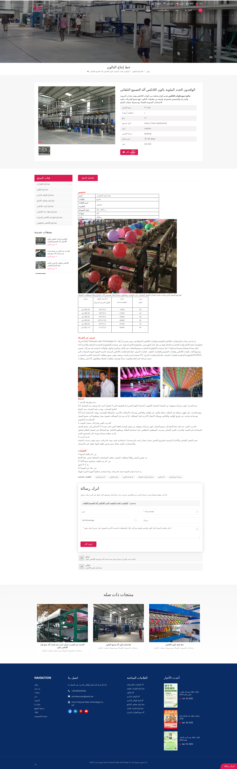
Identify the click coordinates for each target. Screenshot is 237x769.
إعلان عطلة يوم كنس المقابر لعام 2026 (189, 739)
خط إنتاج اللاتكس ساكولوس (47, 223)
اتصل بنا (188, 10)
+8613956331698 (78, 691)
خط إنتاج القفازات (43, 184)
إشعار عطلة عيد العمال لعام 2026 (189, 717)
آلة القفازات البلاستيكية (135, 684)
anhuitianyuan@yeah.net (82, 696)
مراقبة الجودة (163, 10)
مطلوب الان (131, 152)
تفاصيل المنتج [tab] (88, 178)
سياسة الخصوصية (40, 716)
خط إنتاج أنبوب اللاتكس (45, 206)
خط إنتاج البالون (42, 189)
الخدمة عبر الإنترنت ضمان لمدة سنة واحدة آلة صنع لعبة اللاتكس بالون (58, 252)
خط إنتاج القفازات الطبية (136, 688)
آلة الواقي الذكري (133, 696)
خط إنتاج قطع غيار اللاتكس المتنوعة (49, 217)
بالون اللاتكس (114, 477)
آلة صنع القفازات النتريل (135, 712)
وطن (123, 10)
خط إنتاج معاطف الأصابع (46, 200)
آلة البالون (161, 477)
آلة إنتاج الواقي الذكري (135, 700)
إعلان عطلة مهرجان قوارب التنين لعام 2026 (189, 693)
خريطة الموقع (39, 708)
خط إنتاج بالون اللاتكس (62, 644)
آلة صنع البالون (100, 477)
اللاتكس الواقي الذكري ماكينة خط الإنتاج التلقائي (58, 264)
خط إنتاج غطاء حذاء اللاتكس (47, 211)
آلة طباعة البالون (128, 477)
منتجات (148, 10)
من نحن (135, 10)
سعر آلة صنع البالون (175, 477)
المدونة (37, 700)
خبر (177, 10)
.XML (36, 712)
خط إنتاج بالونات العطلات (145, 477)
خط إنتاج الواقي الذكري (45, 195)
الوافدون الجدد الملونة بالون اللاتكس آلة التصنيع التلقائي (105, 503)
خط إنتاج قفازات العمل (135, 708)
